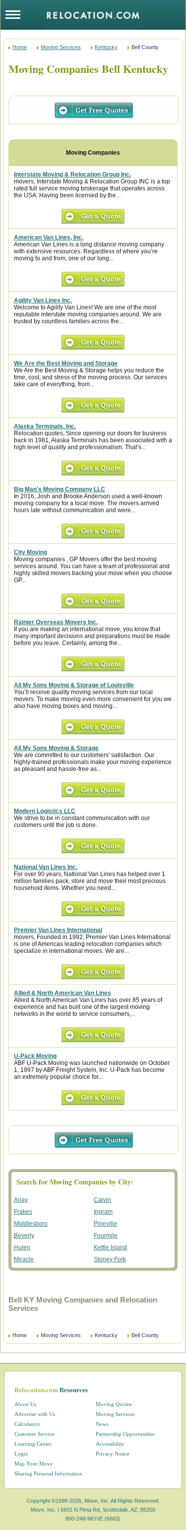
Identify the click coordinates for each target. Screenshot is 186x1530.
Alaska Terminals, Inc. (45, 426)
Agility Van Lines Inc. (43, 300)
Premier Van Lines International (58, 930)
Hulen (22, 1247)
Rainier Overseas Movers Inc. (56, 622)
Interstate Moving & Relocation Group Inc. (72, 174)
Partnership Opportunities (125, 1434)
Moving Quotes (113, 1404)
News (102, 1424)
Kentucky (106, 47)
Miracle (24, 1259)
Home (19, 47)
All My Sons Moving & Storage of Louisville (74, 685)
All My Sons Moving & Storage (56, 748)
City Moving (30, 552)
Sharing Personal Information (48, 1473)
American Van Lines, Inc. (48, 237)
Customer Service (34, 1434)
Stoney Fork (110, 1259)
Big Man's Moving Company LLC (59, 489)
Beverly (24, 1235)
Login (21, 1454)
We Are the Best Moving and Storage (66, 363)
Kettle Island (110, 1247)
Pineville (105, 1223)
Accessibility (110, 1444)
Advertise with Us (34, 1414)
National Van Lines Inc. (45, 867)
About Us (25, 1404)
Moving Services (61, 47)
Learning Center (33, 1444)
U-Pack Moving (35, 1056)
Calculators (27, 1424)
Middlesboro (31, 1223)
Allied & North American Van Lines (62, 993)
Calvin (102, 1199)
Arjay (21, 1199)
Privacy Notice (112, 1454)
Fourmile (106, 1235)
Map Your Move (33, 1464)
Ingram (103, 1211)
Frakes (23, 1211)
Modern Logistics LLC (44, 811)
